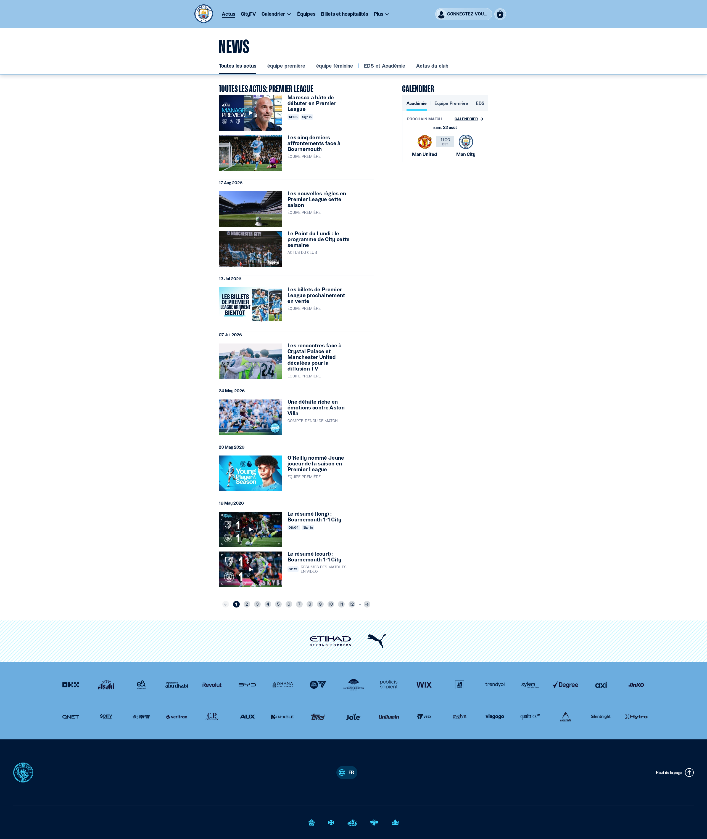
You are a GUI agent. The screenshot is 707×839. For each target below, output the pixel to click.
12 (352, 604)
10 (331, 604)
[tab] (417, 105)
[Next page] (367, 604)
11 (341, 604)
